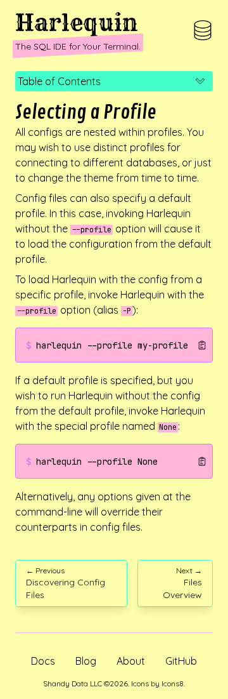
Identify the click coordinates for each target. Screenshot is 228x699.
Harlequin (76, 22)
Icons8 (173, 683)
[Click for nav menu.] (203, 30)
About (131, 661)
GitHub (181, 661)
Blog (85, 661)
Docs (43, 661)
